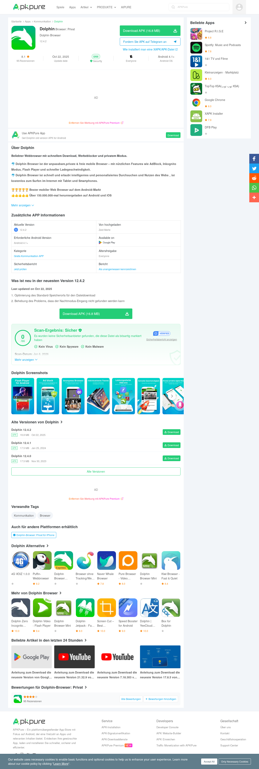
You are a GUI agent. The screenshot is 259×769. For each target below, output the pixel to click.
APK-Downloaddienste (114, 739)
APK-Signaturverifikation (116, 733)
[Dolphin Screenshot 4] (123, 396)
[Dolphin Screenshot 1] (48, 396)
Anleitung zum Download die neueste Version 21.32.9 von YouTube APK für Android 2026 (74, 675)
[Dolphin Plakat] (22, 396)
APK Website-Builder (168, 733)
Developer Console (167, 727)
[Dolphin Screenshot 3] (98, 396)
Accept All (209, 761)
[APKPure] (29, 7)
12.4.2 (23, 229)
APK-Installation (111, 727)
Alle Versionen (96, 471)
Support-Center (229, 745)
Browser (45, 515)
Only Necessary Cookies (234, 761)
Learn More (60, 764)
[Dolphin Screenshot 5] (148, 396)
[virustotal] (80, 330)
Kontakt (224, 733)
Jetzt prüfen (20, 269)
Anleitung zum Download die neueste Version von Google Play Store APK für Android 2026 (31, 675)
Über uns (225, 727)
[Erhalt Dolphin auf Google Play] (107, 242)
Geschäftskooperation (233, 739)
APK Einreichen (165, 739)
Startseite (16, 21)
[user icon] (239, 7)
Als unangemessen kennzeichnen (117, 269)
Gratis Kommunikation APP (29, 256)
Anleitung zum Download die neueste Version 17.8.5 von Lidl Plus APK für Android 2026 (160, 675)
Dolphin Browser (50, 35)
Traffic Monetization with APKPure (176, 745)
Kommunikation (42, 21)
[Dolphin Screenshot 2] (73, 396)
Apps (28, 21)
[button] (96, 58)
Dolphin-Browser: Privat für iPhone (35, 535)
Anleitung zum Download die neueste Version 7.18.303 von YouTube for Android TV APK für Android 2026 (117, 675)
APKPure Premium (113, 745)
